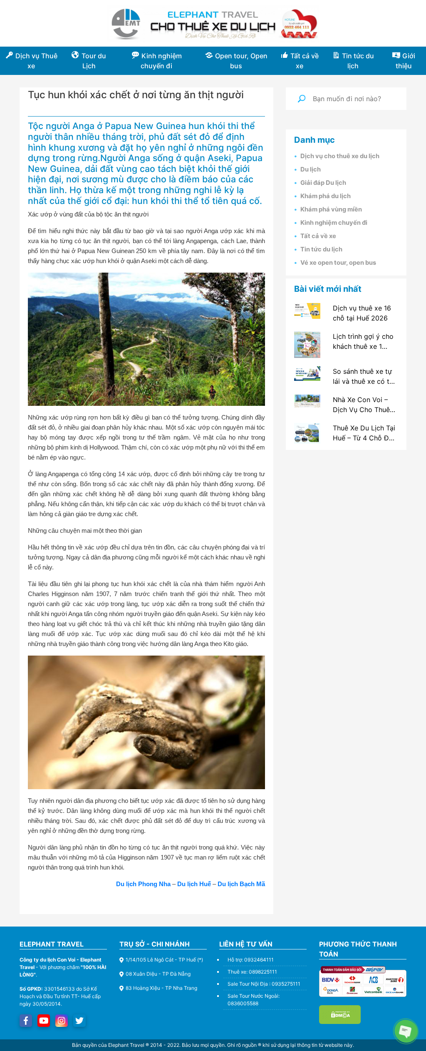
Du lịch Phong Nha (143, 883)
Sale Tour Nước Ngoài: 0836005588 (254, 999)
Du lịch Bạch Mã (241, 883)
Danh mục (314, 140)
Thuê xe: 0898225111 (252, 972)
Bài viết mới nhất (328, 289)
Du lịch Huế (194, 883)
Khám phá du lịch (325, 196)
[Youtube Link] (44, 1020)
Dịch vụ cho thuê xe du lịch (339, 156)
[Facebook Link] (26, 1020)
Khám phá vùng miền (331, 209)
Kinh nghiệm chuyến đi (333, 222)
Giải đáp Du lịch (323, 182)
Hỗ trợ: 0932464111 (251, 960)
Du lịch (310, 169)
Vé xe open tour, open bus (338, 262)
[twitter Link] (79, 1020)
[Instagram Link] (61, 1020)
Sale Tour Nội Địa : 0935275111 (264, 984)
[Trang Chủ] (213, 23)
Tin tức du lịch (321, 249)
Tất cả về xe (318, 236)
